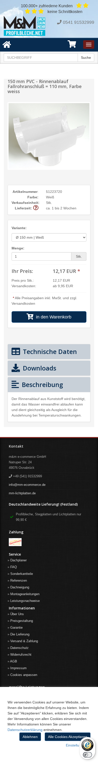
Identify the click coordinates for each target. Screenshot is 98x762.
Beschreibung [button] (41, 384)
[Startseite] (24, 26)
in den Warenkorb (52, 316)
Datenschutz (19, 648)
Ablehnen (30, 737)
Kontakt (16, 446)
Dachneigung (19, 587)
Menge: (18, 248)
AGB (13, 661)
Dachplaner (18, 560)
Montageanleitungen (24, 594)
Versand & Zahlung (24, 641)
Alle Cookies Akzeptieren (67, 737)
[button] (72, 46)
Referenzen (18, 580)
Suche (86, 58)
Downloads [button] (38, 368)
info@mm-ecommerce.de (27, 485)
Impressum (18, 668)
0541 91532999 (78, 22)
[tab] (49, 351)
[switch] (87, 754)
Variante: (19, 228)
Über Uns (17, 614)
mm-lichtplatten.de (22, 493)
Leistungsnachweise (25, 601)
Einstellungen (76, 745)
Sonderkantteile (21, 574)
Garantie (16, 627)
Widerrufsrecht (20, 654)
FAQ (13, 567)
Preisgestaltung (21, 621)
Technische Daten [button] (49, 351)
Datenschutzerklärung (25, 730)
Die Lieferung (19, 634)
